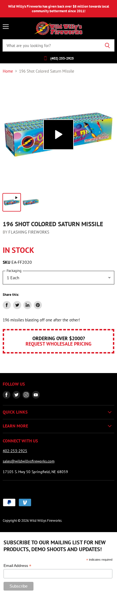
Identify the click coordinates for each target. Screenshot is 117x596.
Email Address (17, 565)
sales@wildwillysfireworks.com (28, 461)
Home (8, 71)
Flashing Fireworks (28, 232)
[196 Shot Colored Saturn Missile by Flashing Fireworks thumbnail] (30, 202)
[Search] (107, 45)
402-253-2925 (15, 450)
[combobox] (51, 45)
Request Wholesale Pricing (58, 344)
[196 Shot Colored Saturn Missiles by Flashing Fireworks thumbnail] (11, 202)
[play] (58, 134)
